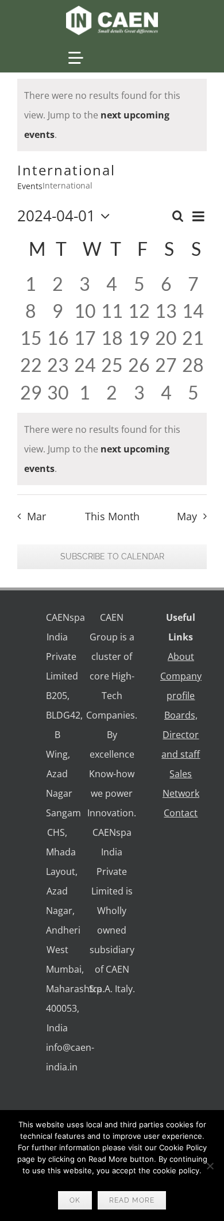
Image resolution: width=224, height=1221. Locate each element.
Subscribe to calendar (112, 556)
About (181, 656)
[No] (209, 1166)
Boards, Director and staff (180, 735)
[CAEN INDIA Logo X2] (112, 10)
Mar (36, 516)
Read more (132, 1200)
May (187, 516)
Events (30, 186)
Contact (181, 813)
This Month (112, 516)
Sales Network (181, 783)
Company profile (181, 686)
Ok (74, 1200)
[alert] (112, 115)
